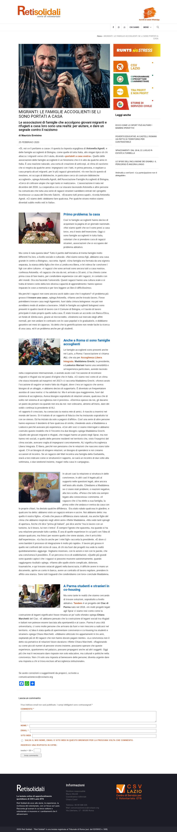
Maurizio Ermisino (31, 135)
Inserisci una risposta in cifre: (39, 745)
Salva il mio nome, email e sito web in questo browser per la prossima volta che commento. (79, 740)
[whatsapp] (124, 27)
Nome (24, 725)
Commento (27, 709)
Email (25, 730)
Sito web (26, 735)
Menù (146, 27)
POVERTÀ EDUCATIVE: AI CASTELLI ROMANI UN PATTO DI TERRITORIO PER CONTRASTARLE (136, 139)
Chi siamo (134, 27)
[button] (158, 27)
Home (99, 36)
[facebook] (113, 27)
